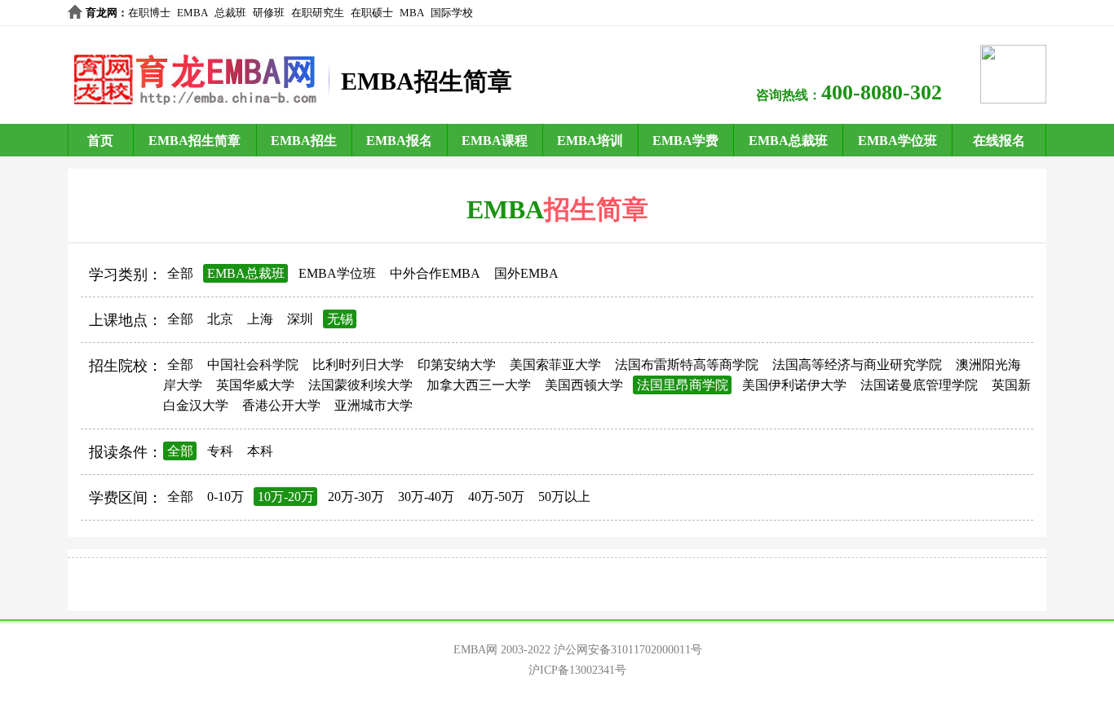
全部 (180, 273)
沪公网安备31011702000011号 (628, 650)
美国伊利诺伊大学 (794, 385)
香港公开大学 (281, 405)
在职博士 (149, 13)
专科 (220, 451)
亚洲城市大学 (373, 405)
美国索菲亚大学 (555, 364)
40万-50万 (496, 496)
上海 (260, 319)
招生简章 (596, 209)
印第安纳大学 (457, 364)
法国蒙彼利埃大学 (360, 385)
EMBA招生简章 (194, 140)
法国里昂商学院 (682, 385)
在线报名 (999, 140)
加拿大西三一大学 (479, 385)
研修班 (269, 13)
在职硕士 (372, 13)
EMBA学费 (685, 140)
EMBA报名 (399, 140)
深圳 (300, 319)
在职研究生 (317, 13)
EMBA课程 (495, 140)
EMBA (192, 13)
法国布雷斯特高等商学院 (686, 364)
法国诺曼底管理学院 (919, 385)
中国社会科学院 (252, 364)
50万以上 (564, 496)
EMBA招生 (304, 140)
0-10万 (225, 496)
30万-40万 (426, 496)
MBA (412, 13)
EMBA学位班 (897, 140)
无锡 (340, 319)
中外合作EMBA (435, 273)
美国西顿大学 (584, 385)
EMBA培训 (590, 140)
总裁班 (230, 13)
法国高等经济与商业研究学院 (857, 364)
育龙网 (101, 13)
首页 (100, 140)
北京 (220, 319)
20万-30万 (356, 496)
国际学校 (452, 13)
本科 (260, 451)
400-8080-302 (881, 92)
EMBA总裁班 (788, 140)
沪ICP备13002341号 (577, 670)
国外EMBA (526, 273)
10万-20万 (286, 496)
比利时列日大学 (358, 364)
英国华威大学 (255, 385)
